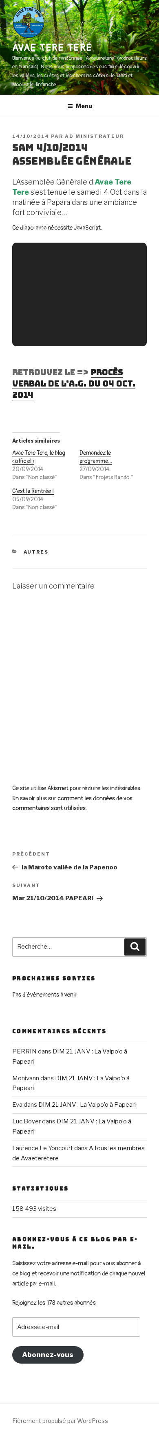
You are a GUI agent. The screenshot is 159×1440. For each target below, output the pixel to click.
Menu (84, 105)
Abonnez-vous (47, 1355)
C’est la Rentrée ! (33, 491)
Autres (36, 552)
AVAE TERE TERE (52, 48)
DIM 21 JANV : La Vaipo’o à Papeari (87, 1104)
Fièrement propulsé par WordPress (60, 1420)
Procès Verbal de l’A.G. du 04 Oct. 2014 (73, 383)
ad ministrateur (94, 136)
